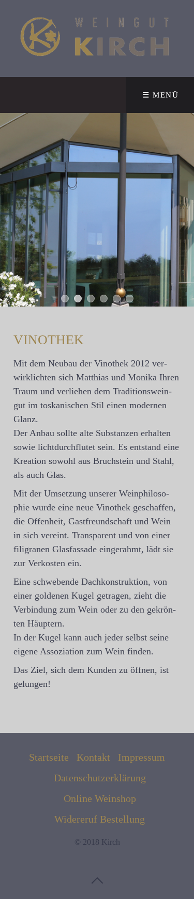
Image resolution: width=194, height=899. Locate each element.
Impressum (141, 757)
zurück (10, 209)
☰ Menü (160, 95)
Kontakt (93, 757)
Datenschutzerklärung (100, 777)
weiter (183, 209)
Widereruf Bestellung (99, 819)
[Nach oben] (97, 880)
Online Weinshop (100, 798)
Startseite (49, 757)
